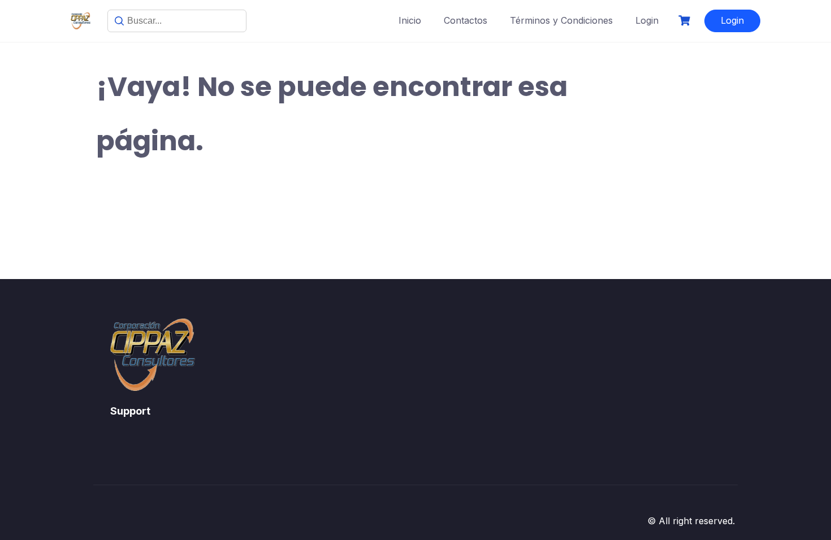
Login (647, 20)
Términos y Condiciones (561, 20)
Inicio (410, 20)
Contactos (465, 20)
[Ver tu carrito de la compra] (685, 20)
